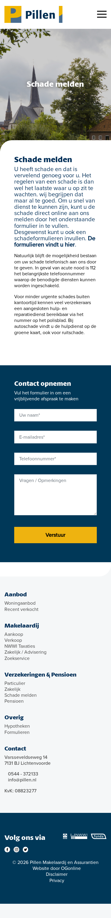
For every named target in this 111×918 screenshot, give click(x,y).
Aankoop (13, 634)
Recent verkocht (21, 609)
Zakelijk (12, 689)
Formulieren (17, 732)
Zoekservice (17, 658)
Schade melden (20, 695)
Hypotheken (17, 726)
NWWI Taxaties (19, 646)
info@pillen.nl (22, 780)
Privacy (56, 881)
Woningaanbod (20, 603)
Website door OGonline (57, 868)
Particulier (14, 683)
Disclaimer (56, 874)
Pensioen (14, 701)
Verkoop (13, 640)
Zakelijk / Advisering (25, 652)
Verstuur (55, 535)
